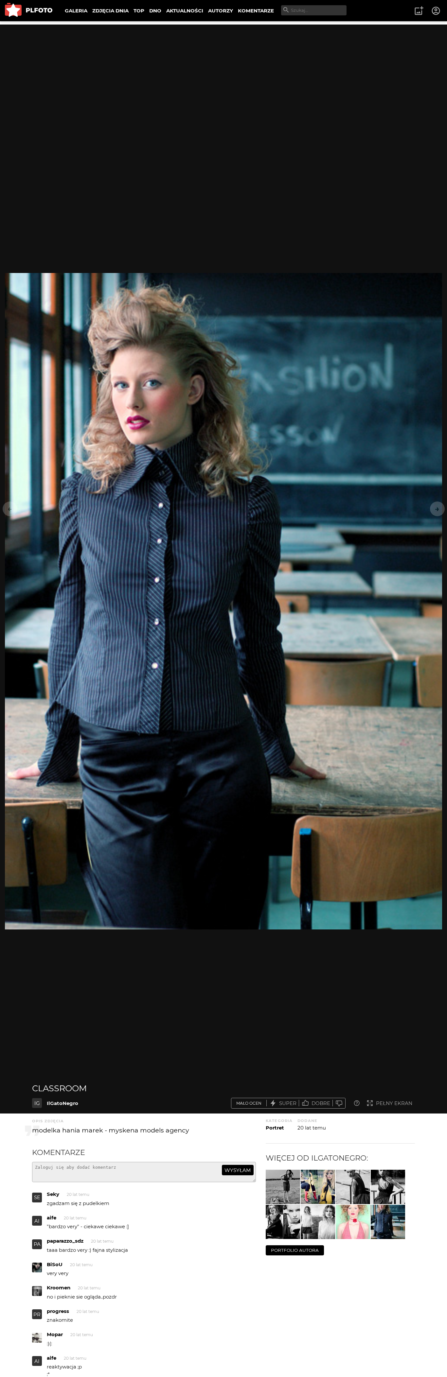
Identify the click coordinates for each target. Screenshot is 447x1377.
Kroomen (58, 1287)
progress (58, 1311)
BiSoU (55, 1264)
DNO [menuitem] (155, 11)
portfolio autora (295, 1250)
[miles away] (318, 1222)
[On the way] (283, 1187)
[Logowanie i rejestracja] (436, 11)
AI (37, 1221)
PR (37, 1314)
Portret (275, 1128)
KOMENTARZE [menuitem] (256, 11)
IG (37, 1103)
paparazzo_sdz (65, 1241)
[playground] (318, 1187)
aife (51, 1218)
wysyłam (237, 1170)
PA (37, 1244)
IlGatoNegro (62, 1103)
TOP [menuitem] (139, 11)
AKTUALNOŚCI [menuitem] (184, 11)
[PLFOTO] (28, 10)
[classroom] (388, 1222)
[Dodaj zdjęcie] (419, 11)
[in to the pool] (353, 1187)
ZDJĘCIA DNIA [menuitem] (110, 11)
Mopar (55, 1334)
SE (37, 1197)
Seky (53, 1194)
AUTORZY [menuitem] (220, 11)
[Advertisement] (223, 70)
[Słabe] (339, 1103)
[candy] (353, 1222)
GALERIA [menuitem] (76, 11)
